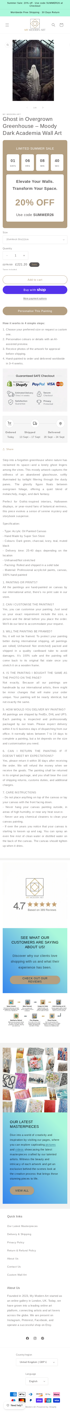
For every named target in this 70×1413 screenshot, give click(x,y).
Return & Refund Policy (21, 1250)
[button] (7, 25)
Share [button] (10, 449)
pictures (51, 1144)
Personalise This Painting (35, 310)
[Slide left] (27, 108)
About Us (12, 1258)
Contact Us (14, 1266)
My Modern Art (29, 1407)
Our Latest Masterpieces (22, 1226)
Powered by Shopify (47, 1407)
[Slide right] (43, 108)
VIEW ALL (22, 1190)
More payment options (35, 298)
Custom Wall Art (17, 1274)
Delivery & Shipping (19, 1234)
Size (5, 232)
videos (19, 1149)
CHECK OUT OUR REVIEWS (35, 980)
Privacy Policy (15, 1242)
